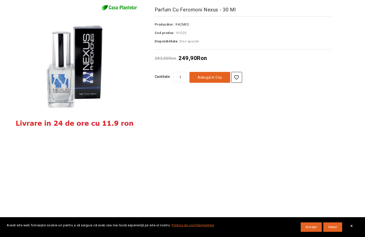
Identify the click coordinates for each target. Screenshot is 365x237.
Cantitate (162, 77)
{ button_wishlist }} (236, 77)
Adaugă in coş (210, 77)
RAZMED (182, 24)
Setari (332, 227)
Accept (311, 227)
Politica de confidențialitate (193, 225)
